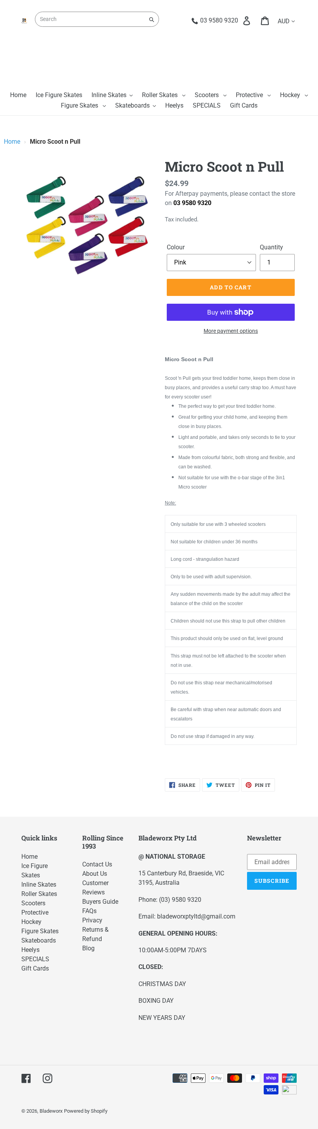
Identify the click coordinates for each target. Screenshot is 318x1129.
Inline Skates (38, 884)
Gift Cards (35, 968)
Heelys (30, 949)
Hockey (31, 921)
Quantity (271, 247)
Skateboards (38, 940)
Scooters (33, 903)
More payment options (231, 331)
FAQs (89, 911)
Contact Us (97, 864)
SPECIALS (35, 959)
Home (12, 141)
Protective (34, 912)
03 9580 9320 (192, 203)
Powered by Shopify (85, 1111)
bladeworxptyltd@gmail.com (196, 916)
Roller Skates (39, 894)
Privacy (92, 920)
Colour (176, 247)
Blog (88, 948)
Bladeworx (51, 1111)
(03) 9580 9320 (180, 899)
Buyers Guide (100, 901)
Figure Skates (40, 931)
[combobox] (97, 19)
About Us (94, 873)
